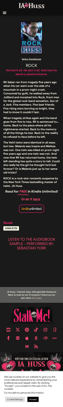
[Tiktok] (36, 329)
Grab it (30, 199)
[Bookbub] (17, 338)
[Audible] (45, 338)
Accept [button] (33, 399)
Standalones (35, 59)
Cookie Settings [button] (15, 399)
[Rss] (36, 346)
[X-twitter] (17, 329)
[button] (4, 12)
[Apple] (27, 338)
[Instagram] (45, 329)
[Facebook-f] (8, 338)
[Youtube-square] (8, 329)
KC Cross (36, 298)
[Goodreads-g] (54, 329)
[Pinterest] (27, 329)
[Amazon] (36, 338)
